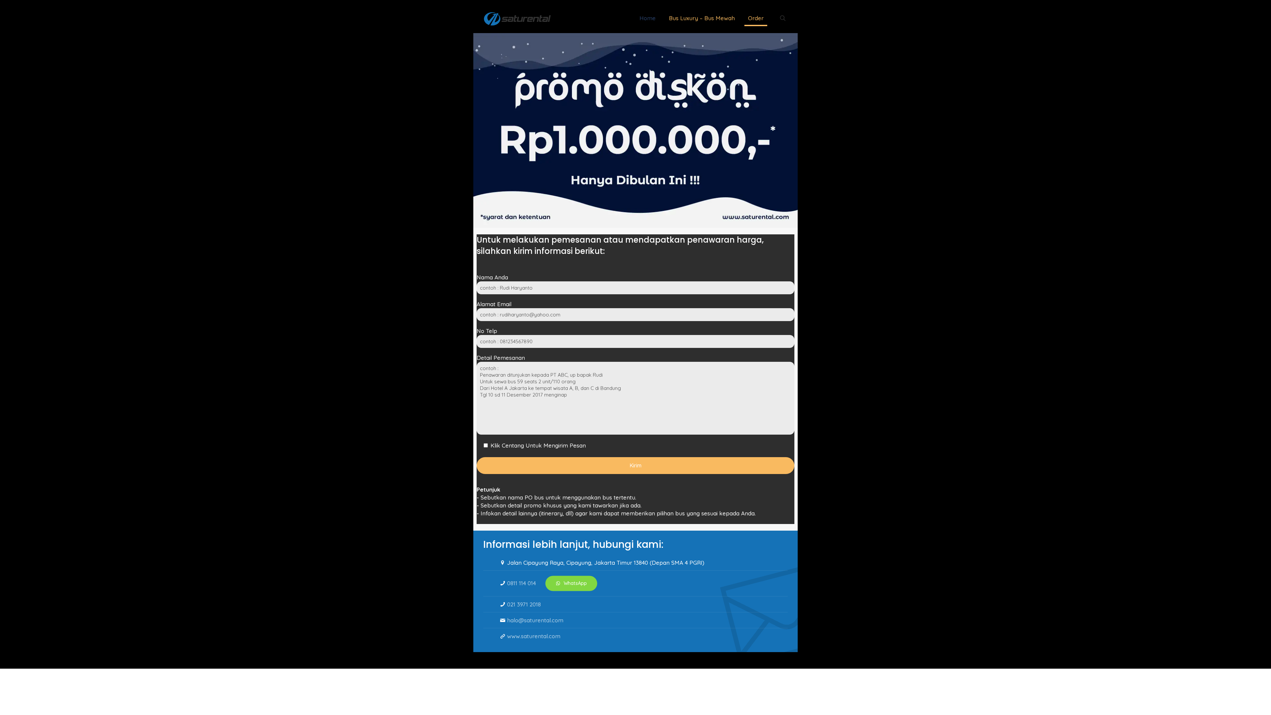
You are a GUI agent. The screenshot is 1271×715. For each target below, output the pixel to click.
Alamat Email (494, 304)
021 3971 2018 (524, 604)
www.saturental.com (533, 636)
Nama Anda (492, 277)
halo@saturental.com (535, 620)
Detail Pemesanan (501, 357)
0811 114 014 (521, 583)
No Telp (487, 330)
